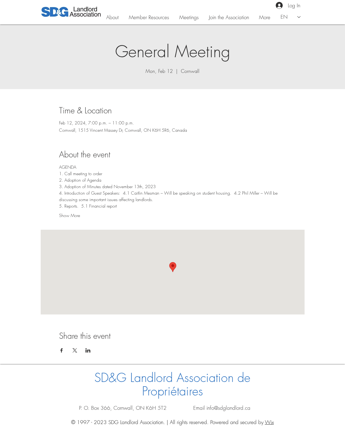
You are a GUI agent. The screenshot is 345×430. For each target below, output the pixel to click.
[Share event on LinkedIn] (88, 350)
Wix (269, 422)
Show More (69, 215)
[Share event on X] (74, 350)
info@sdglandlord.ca (228, 407)
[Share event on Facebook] (61, 350)
